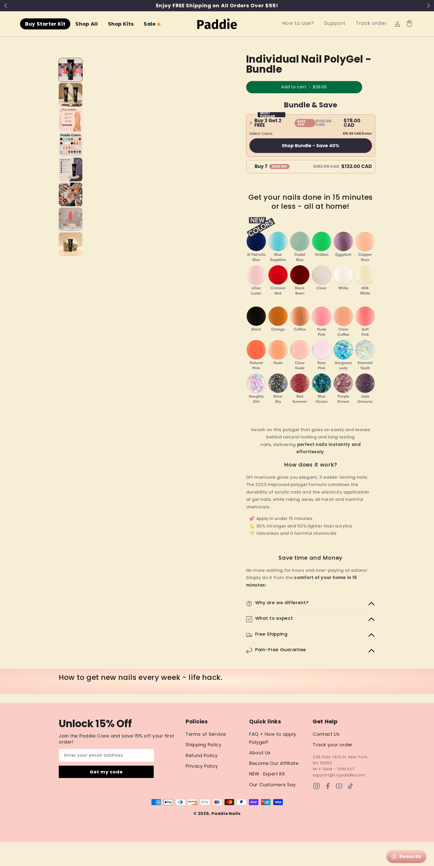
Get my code (106, 772)
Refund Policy (202, 755)
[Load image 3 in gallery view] (70, 120)
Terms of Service (206, 734)
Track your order (333, 744)
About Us (260, 753)
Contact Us (326, 734)
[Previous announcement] (5, 6)
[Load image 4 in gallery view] (70, 144)
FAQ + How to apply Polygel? (272, 738)
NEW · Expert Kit (267, 774)
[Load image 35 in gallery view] (70, 219)
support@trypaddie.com (339, 775)
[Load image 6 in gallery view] (70, 194)
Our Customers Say (272, 784)
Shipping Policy (203, 744)
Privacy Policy (202, 766)
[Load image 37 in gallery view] (70, 244)
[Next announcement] (428, 6)
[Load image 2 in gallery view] (70, 95)
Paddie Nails (226, 813)
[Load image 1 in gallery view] (70, 70)
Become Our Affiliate (274, 763)
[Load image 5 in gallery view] (70, 169)
